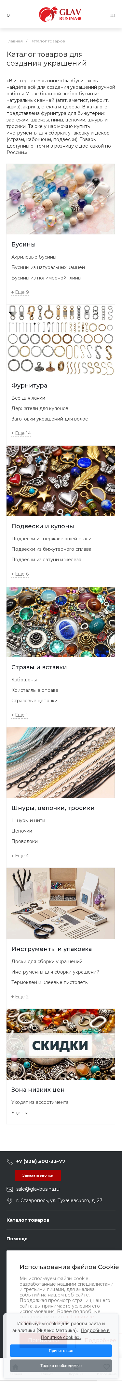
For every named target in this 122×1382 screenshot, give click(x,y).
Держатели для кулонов (39, 408)
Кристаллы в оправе (35, 690)
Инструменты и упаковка (51, 949)
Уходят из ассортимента (40, 1102)
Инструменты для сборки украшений (55, 972)
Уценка (20, 1113)
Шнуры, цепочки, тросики (53, 808)
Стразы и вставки (39, 667)
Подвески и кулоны (42, 526)
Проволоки (24, 841)
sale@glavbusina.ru (38, 1189)
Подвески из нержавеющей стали (51, 539)
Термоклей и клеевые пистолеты (49, 982)
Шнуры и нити (28, 820)
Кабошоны (24, 680)
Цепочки (21, 831)
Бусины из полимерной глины (46, 278)
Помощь (17, 1239)
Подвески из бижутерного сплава (51, 549)
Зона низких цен (38, 1089)
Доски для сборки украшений (47, 961)
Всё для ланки (28, 398)
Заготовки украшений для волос (49, 419)
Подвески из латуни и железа (46, 560)
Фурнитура (29, 385)
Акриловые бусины (33, 257)
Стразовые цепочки (34, 701)
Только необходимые (61, 1365)
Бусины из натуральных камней (48, 267)
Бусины (23, 244)
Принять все (61, 1350)
